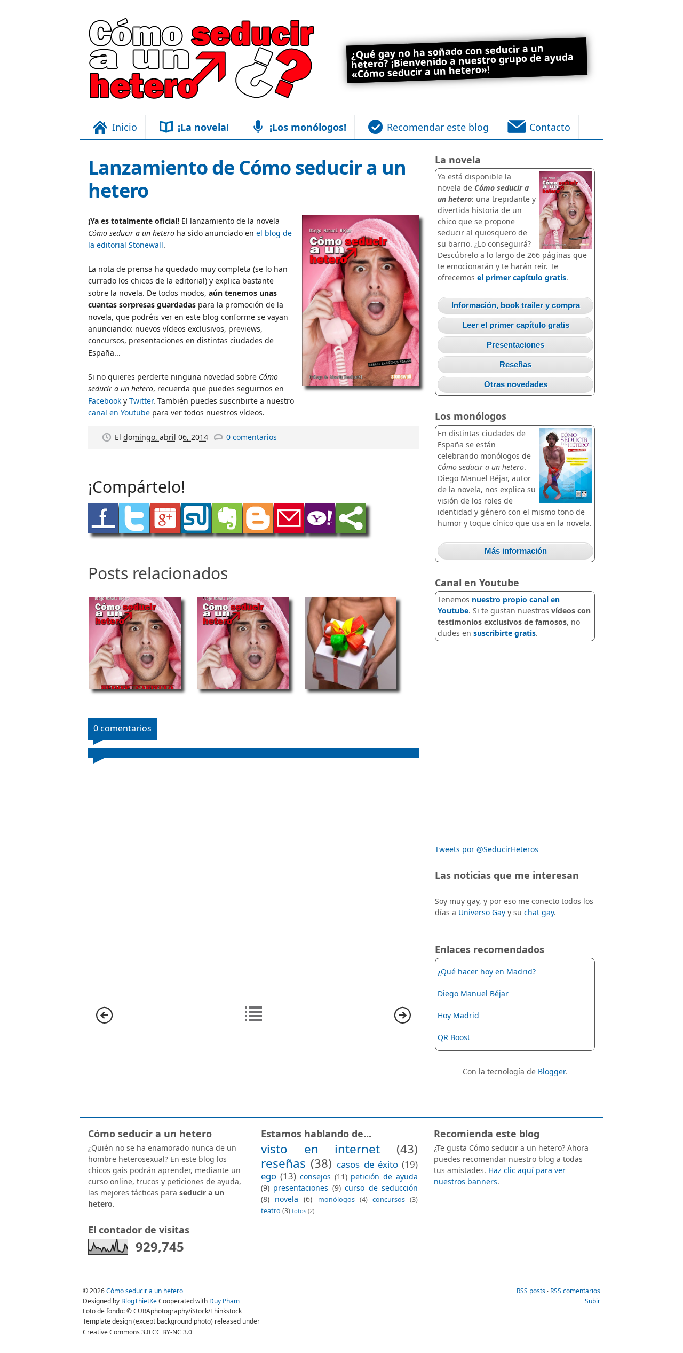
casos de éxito (367, 1164)
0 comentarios (251, 437)
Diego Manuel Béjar (473, 993)
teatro (271, 1210)
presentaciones (300, 1188)
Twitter (141, 401)
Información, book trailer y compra (515, 305)
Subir (592, 1300)
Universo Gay (481, 912)
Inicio (124, 127)
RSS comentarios (575, 1290)
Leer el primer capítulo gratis (515, 324)
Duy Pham (224, 1300)
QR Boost (454, 1037)
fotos (299, 1211)
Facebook (104, 401)
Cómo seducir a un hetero (144, 1290)
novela (286, 1199)
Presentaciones (515, 344)
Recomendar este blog (438, 127)
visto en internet (320, 1148)
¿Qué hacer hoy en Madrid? (487, 971)
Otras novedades (515, 384)
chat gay (539, 912)
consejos (315, 1176)
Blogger (551, 1071)
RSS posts (532, 1290)
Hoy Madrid (458, 1015)
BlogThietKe (139, 1300)
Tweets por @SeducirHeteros (486, 849)
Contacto (549, 127)
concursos (388, 1199)
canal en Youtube (119, 412)
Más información (516, 550)
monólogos (336, 1199)
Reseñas (515, 364)
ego (268, 1176)
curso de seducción (381, 1188)
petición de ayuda (384, 1176)
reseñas (283, 1163)
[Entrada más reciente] (104, 1021)
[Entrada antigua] (402, 1021)
